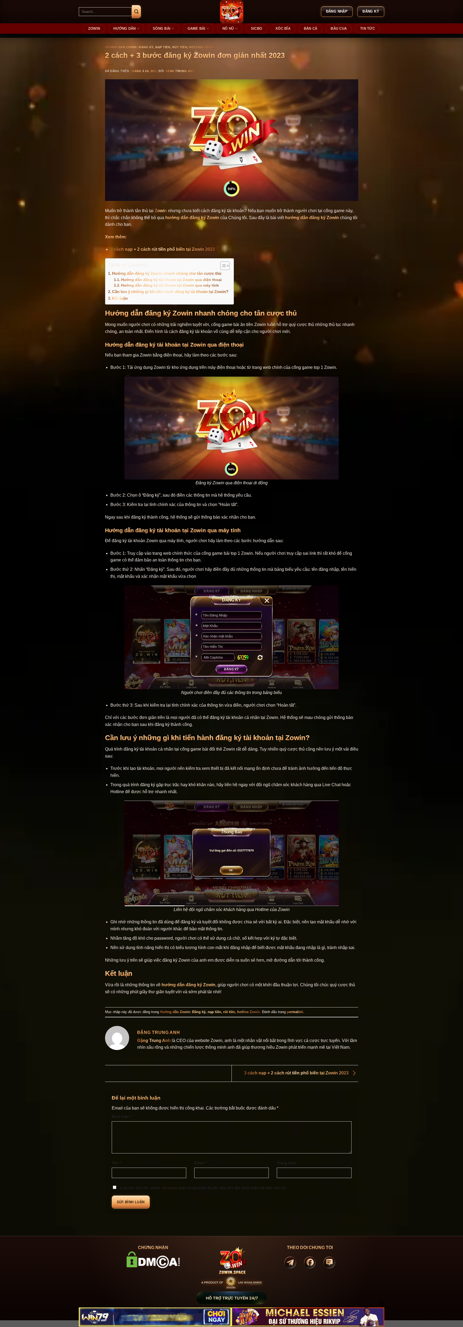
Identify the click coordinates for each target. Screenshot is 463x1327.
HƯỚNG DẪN (124, 29)
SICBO (256, 29)
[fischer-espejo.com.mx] (231, 11)
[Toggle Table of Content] (222, 265)
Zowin (161, 210)
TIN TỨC (367, 29)
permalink (295, 1012)
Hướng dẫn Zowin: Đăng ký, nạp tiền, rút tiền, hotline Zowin (160, 47)
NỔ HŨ (228, 29)
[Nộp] (136, 11)
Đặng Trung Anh (180, 71)
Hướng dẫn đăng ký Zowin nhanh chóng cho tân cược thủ (166, 273)
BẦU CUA (339, 29)
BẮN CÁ (311, 29)
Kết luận (120, 298)
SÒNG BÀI (161, 29)
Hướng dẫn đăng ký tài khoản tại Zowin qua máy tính (170, 285)
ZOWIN (94, 29)
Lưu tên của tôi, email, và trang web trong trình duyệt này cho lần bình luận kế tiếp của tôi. (203, 1188)
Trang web (286, 1163)
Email (200, 1163)
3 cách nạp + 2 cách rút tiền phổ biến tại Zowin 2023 (162, 249)
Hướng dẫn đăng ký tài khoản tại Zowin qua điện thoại (171, 280)
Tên (116, 1163)
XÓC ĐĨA (282, 29)
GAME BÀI (197, 29)
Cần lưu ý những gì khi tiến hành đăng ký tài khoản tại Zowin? (170, 291)
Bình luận (122, 1116)
